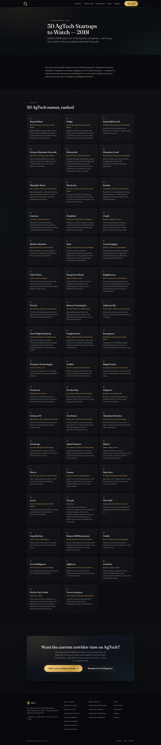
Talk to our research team (63, 668)
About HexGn (118, 705)
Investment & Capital (96, 709)
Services (78, 3)
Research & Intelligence (76, 76)
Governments (100, 3)
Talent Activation (70, 709)
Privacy (119, 741)
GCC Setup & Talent (70, 705)
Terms (125, 741)
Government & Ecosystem (97, 713)
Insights (117, 3)
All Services (118, 709)
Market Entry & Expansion (97, 705)
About (109, 3)
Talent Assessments (71, 729)
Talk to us (131, 4)
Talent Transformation (71, 713)
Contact (116, 717)
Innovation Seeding (70, 717)
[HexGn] (29, 4)
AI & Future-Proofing (71, 721)
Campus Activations (71, 725)
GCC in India (89, 3)
